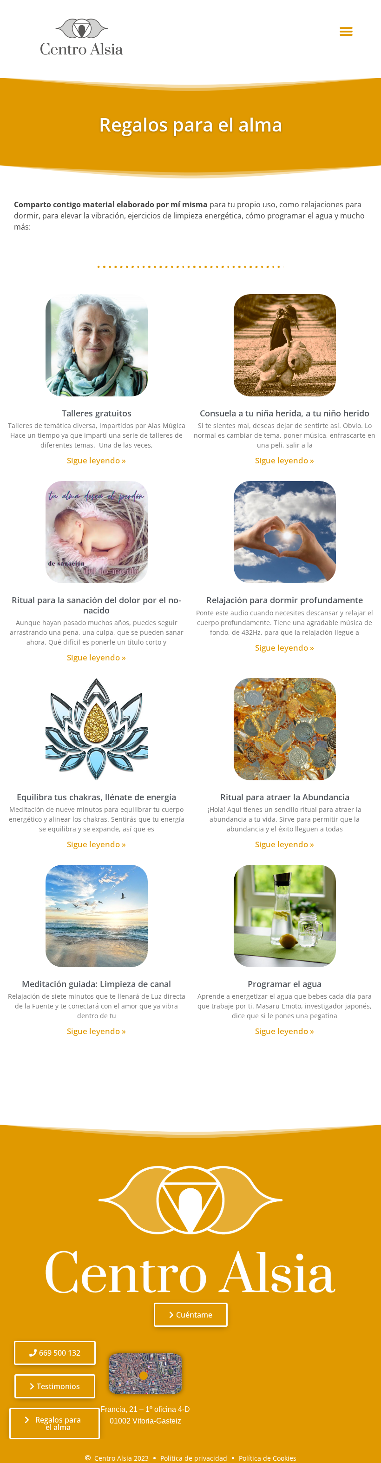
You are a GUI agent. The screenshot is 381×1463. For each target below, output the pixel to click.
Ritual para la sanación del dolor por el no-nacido (96, 605)
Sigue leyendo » (96, 460)
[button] (346, 31)
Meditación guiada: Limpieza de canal (96, 983)
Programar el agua (285, 983)
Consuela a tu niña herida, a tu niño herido (284, 413)
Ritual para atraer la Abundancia (284, 797)
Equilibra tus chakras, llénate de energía (96, 797)
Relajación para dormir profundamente (284, 600)
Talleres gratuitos (96, 413)
